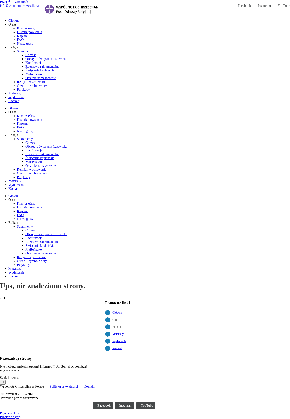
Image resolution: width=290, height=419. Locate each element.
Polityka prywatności (64, 386)
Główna (117, 312)
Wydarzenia (119, 341)
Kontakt (117, 348)
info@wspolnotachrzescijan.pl (20, 5)
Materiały (118, 334)
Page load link (9, 413)
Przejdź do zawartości (14, 2)
